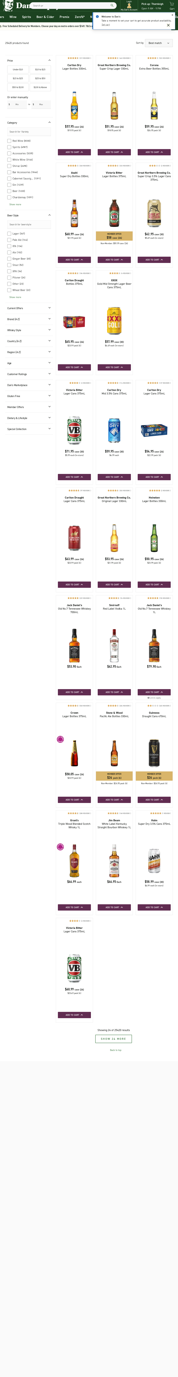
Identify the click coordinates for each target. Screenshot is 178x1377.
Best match (155, 43)
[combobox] (73, 5)
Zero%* (80, 17)
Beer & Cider (45, 17)
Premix (64, 17)
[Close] (172, 15)
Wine (13, 17)
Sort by (140, 43)
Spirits (26, 17)
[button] (129, 5)
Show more (15, 204)
